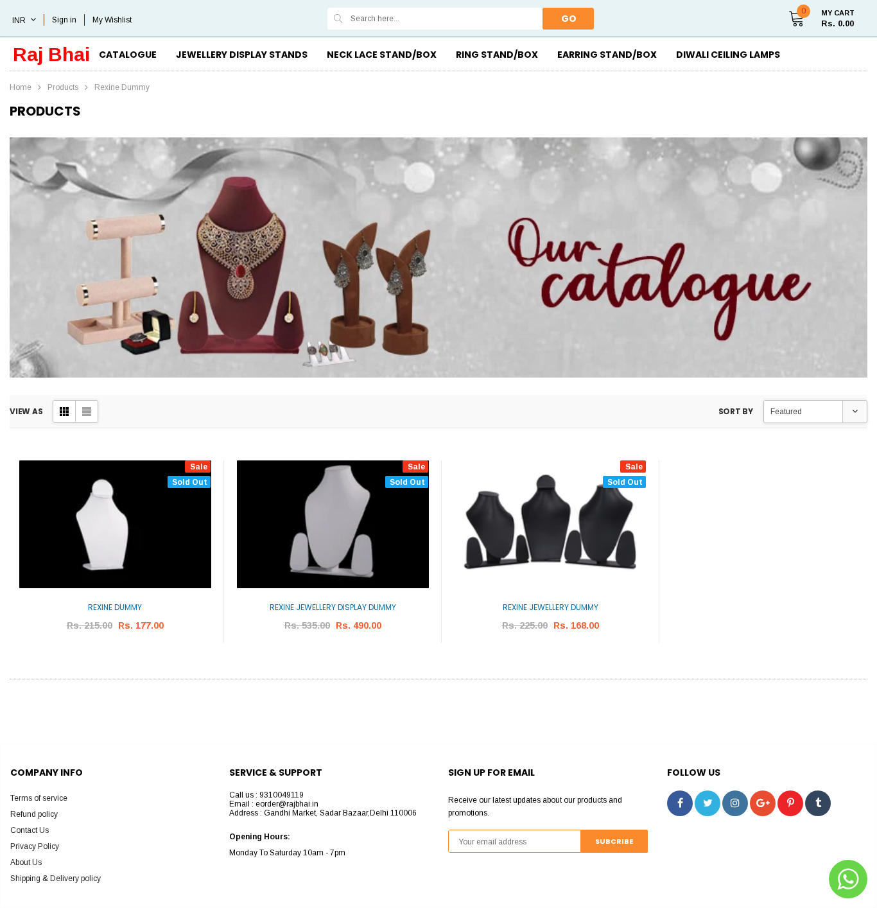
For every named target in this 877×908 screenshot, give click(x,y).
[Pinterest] (790, 803)
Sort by (735, 411)
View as (26, 411)
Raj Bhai (51, 54)
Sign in (64, 19)
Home (20, 87)
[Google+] (763, 803)
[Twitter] (707, 803)
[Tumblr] (818, 803)
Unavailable (115, 664)
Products (63, 87)
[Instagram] (735, 803)
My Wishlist (112, 19)
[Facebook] (680, 803)
